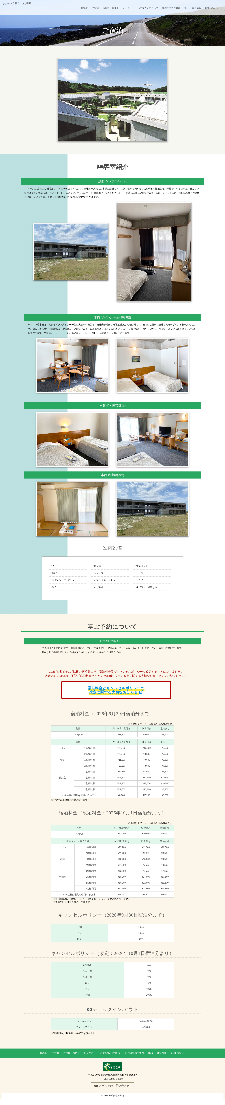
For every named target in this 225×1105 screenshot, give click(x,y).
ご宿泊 (95, 8)
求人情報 (196, 8)
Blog (186, 8)
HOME (84, 8)
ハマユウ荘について (147, 8)
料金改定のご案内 (171, 8)
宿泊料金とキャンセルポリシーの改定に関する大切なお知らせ (116, 690)
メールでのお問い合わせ (114, 1085)
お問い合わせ (212, 8)
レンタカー (128, 8)
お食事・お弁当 (111, 8)
